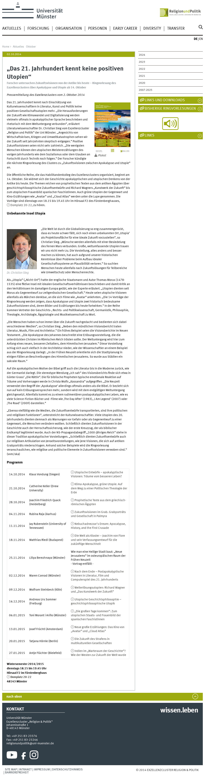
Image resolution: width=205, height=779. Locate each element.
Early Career (125, 29)
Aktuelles (11, 29)
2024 (142, 55)
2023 (142, 62)
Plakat (102, 155)
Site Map (11, 769)
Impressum (42, 769)
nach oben (14, 696)
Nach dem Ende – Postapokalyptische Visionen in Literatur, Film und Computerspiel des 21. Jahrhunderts (97, 575)
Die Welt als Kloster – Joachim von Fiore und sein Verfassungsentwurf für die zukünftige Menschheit (98, 539)
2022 (142, 69)
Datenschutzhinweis (67, 769)
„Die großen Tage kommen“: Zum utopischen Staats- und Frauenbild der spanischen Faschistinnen (96, 615)
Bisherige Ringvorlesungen (170, 108)
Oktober (31, 46)
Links (149, 135)
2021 (142, 76)
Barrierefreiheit (17, 772)
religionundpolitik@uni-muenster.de (30, 743)
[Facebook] (23, 756)
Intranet (25, 769)
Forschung (38, 29)
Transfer (176, 29)
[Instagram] (34, 756)
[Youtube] (11, 756)
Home (5, 46)
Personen (97, 29)
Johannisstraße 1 (17, 725)
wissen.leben (179, 710)
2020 (142, 83)
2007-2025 (145, 90)
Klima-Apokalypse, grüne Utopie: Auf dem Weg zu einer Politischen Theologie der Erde (99, 488)
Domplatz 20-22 (21, 205)
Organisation (68, 29)
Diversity (152, 29)
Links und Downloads (165, 100)
